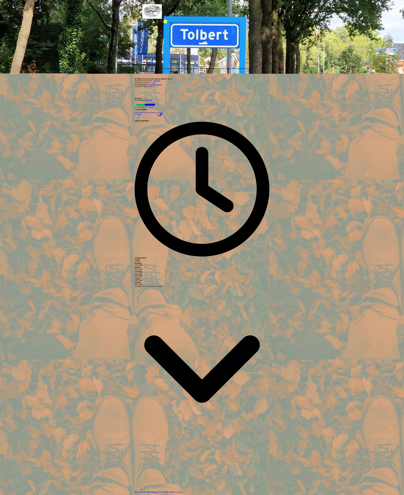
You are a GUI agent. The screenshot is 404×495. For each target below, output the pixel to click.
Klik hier (149, 100)
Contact (179, 492)
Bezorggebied (163, 492)
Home (137, 492)
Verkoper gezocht (156, 84)
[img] (152, 11)
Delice (150, 86)
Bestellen (172, 492)
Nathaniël (156, 81)
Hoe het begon (145, 492)
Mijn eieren (155, 492)
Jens (153, 83)
